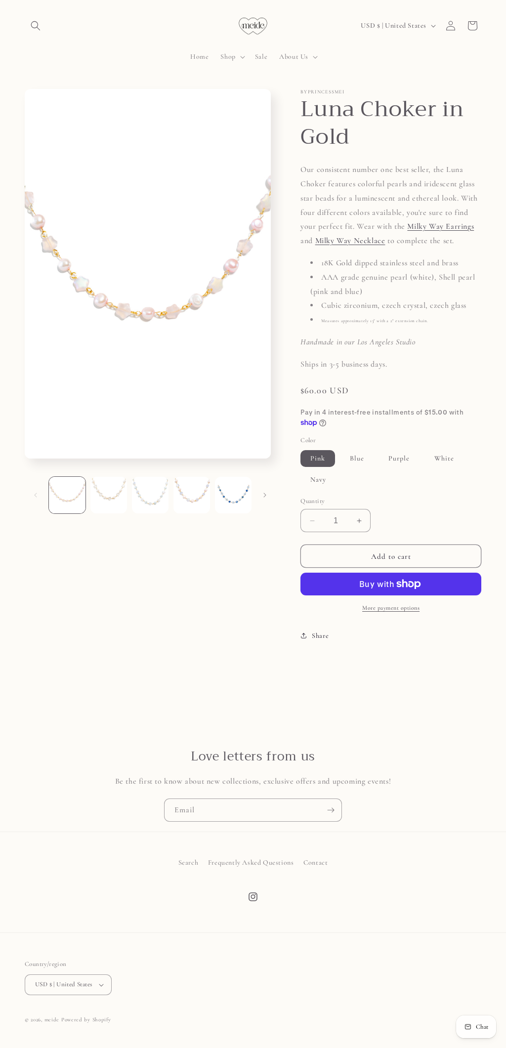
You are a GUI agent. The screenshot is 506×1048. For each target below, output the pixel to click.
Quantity (312, 501)
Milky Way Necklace (350, 241)
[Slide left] (35, 495)
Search (188, 862)
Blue (357, 458)
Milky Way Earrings (440, 226)
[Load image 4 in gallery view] (191, 495)
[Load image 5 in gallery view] (233, 495)
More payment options (391, 607)
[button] (35, 26)
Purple (399, 458)
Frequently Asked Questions (251, 862)
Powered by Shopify (86, 1019)
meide (52, 1019)
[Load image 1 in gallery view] (67, 495)
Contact (315, 862)
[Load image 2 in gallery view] (108, 495)
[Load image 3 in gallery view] (150, 495)
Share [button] (320, 635)
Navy (318, 479)
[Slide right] (265, 495)
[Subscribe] (330, 810)
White (444, 458)
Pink (317, 458)
